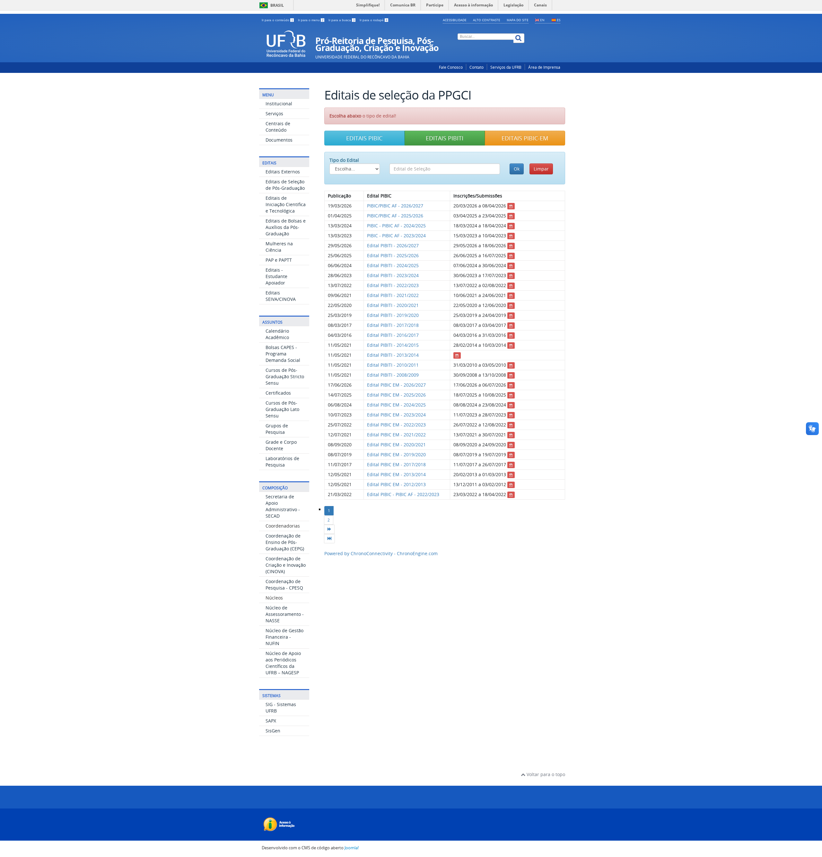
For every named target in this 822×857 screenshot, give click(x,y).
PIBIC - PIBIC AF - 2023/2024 (396, 235)
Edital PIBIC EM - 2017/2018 (396, 464)
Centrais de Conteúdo (278, 126)
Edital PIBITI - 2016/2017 (393, 335)
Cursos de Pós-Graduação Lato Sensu (282, 409)
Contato (476, 67)
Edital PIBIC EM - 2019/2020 (396, 454)
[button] (364, 138)
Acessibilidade (455, 20)
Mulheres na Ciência (279, 246)
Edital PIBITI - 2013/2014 (393, 355)
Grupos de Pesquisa (277, 429)
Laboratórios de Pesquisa (282, 461)
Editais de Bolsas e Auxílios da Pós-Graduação (286, 227)
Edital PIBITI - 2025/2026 (393, 255)
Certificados (278, 393)
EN (542, 20)
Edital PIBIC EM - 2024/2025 (396, 405)
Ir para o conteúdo (277, 20)
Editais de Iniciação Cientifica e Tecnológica (286, 204)
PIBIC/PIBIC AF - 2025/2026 (395, 216)
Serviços (274, 113)
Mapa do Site (518, 20)
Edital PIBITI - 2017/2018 (393, 325)
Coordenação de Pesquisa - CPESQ (284, 584)
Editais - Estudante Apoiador (276, 276)
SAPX (271, 721)
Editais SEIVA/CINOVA (281, 296)
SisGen (273, 731)
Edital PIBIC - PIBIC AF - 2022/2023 (403, 494)
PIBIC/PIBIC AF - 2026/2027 (395, 206)
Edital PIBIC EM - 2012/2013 (396, 484)
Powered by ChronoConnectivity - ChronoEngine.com (381, 553)
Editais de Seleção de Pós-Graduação (285, 185)
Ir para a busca (341, 20)
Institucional (279, 104)
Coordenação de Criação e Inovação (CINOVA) (286, 564)
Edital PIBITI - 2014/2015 (393, 345)
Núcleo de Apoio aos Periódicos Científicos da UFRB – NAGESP (283, 663)
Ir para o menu (311, 20)
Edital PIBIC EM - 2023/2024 (396, 415)
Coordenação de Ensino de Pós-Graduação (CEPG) (285, 542)
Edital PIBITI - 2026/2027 (393, 245)
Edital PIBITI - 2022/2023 (393, 285)
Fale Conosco (451, 67)
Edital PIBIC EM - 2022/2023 (396, 425)
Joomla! (352, 848)
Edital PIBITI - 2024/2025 (393, 265)
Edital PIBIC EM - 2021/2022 (396, 435)
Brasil (270, 5)
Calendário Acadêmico (277, 334)
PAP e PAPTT (279, 260)
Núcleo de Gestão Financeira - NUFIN (284, 636)
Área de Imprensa (544, 67)
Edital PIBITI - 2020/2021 (393, 305)
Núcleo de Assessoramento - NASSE (285, 614)
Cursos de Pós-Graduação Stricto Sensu (285, 376)
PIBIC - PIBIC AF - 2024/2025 (396, 226)
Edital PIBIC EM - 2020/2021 (396, 445)
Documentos (279, 140)
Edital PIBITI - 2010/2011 (393, 365)
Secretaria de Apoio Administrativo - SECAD (283, 506)
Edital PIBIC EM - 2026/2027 (396, 385)
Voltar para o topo (545, 774)
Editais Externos (283, 172)
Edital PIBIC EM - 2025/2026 (396, 395)
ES (558, 20)
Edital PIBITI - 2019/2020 (393, 315)
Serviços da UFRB (505, 67)
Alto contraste (486, 20)
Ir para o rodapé (374, 20)
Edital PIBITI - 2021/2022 (393, 295)
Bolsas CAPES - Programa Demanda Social (283, 353)
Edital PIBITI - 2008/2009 (393, 375)
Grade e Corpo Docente (281, 445)
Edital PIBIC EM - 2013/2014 (396, 474)
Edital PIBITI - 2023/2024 (393, 275)
